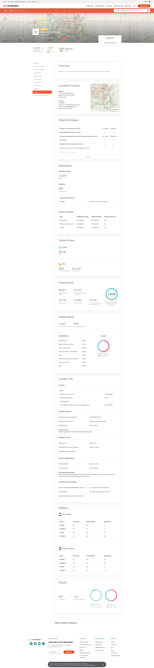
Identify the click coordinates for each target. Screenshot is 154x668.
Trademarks (114, 653)
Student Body (37, 82)
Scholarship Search (100, 647)
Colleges (11, 10)
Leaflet (135, 13)
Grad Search (98, 644)
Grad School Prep (99, 6)
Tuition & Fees (38, 76)
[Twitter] (31, 643)
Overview (36, 63)
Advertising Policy (115, 655)
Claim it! (64, 38)
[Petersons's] (11, 6)
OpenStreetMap (143, 13)
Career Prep (109, 6)
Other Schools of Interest (41, 95)
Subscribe (69, 652)
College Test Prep (84, 642)
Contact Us (114, 644)
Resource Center (99, 650)
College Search (99, 642)
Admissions (37, 73)
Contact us (34, 1)
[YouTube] (39, 643)
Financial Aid (37, 79)
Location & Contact (39, 66)
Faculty (36, 92)
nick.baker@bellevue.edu (69, 107)
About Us (113, 642)
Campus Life (37, 86)
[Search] (134, 6)
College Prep (90, 6)
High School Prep (118, 6)
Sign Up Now (144, 6)
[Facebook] (35, 643)
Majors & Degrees (39, 70)
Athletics (36, 89)
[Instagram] (43, 643)
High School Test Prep (85, 653)
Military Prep (128, 6)
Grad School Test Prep (85, 644)
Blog (5, 1)
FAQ (29, 1)
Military (81, 650)
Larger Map (5, 40)
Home (5, 10)
